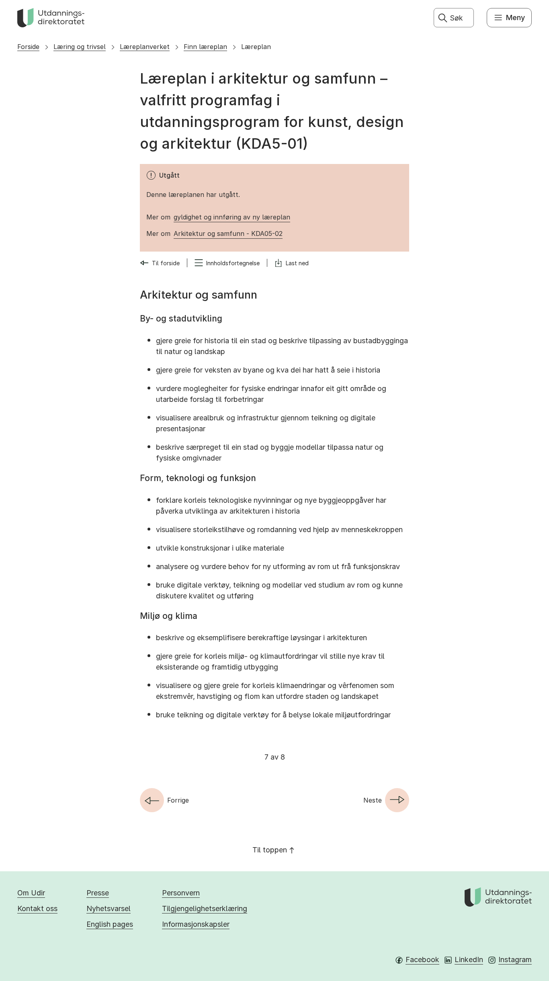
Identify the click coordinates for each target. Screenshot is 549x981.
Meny (515, 17)
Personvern (181, 893)
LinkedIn (469, 959)
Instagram (515, 959)
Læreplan (256, 47)
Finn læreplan (205, 47)
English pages (109, 924)
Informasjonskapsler (195, 924)
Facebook (422, 959)
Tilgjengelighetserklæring (204, 908)
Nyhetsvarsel (108, 908)
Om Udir (31, 893)
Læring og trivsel (79, 47)
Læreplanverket (145, 47)
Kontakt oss (37, 908)
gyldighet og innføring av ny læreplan (232, 217)
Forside (28, 47)
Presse (97, 893)
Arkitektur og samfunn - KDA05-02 (228, 233)
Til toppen (269, 850)
